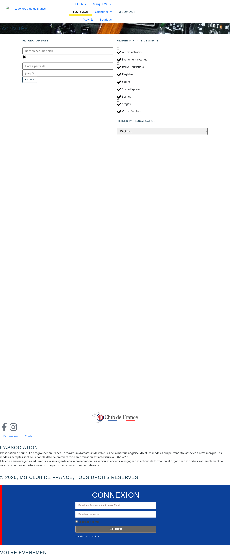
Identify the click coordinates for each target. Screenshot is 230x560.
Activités (88, 19)
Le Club (78, 4)
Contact (30, 436)
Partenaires (10, 436)
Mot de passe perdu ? (87, 536)
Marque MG (100, 4)
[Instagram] (13, 427)
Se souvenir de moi (88, 521)
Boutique (106, 19)
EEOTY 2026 (80, 12)
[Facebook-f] (4, 427)
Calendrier (101, 12)
